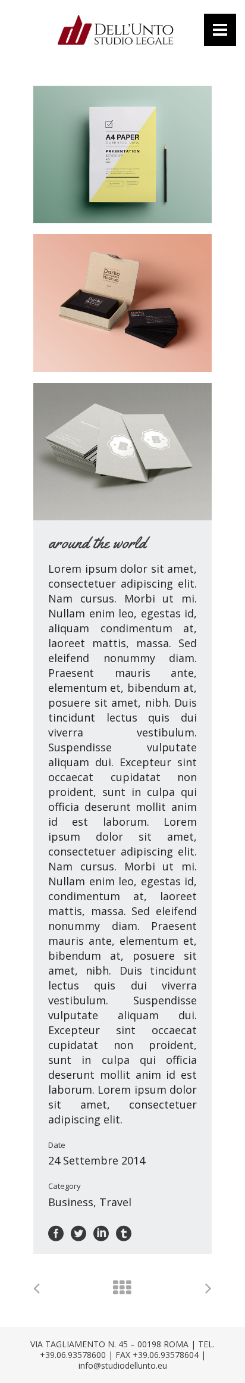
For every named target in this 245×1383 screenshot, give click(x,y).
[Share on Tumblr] (123, 1232)
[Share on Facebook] (56, 1232)
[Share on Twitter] (78, 1232)
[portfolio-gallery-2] (122, 302)
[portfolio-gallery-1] (122, 154)
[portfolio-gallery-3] (122, 451)
